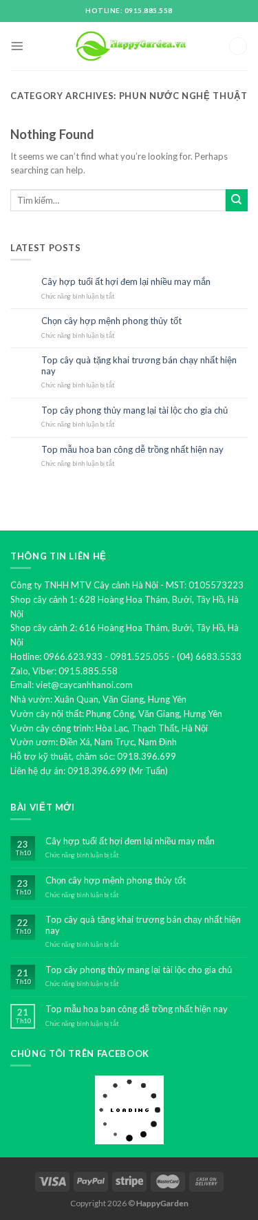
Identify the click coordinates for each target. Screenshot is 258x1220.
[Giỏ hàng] (238, 46)
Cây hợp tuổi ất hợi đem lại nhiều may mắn (126, 282)
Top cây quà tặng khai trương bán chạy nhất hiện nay (139, 365)
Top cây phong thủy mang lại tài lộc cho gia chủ (134, 410)
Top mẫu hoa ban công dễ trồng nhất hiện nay (132, 450)
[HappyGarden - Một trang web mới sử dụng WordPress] (129, 46)
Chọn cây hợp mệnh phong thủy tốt (111, 321)
